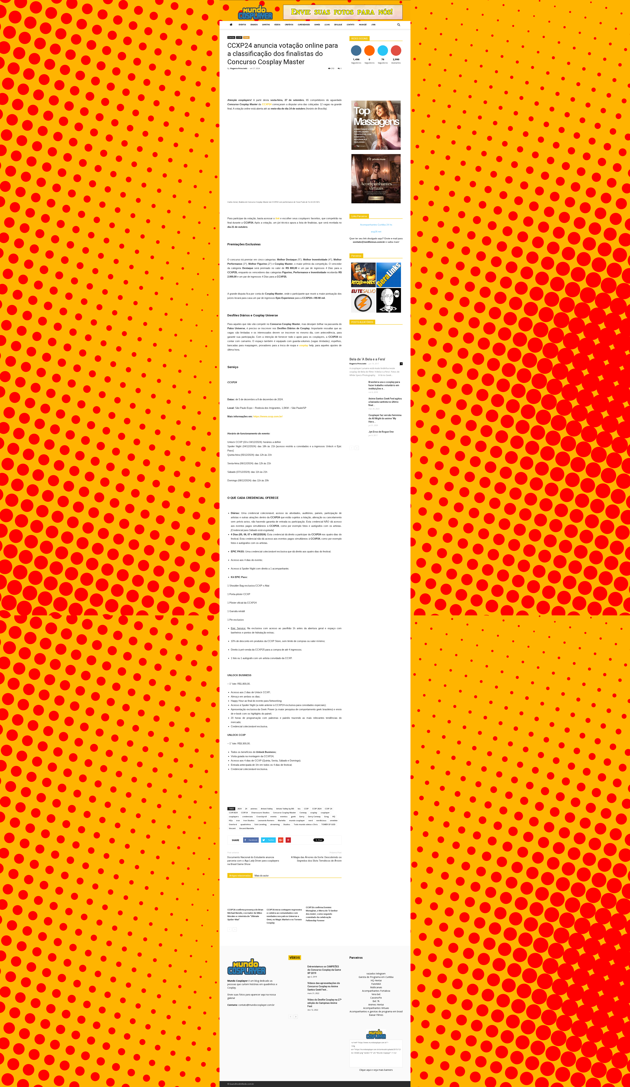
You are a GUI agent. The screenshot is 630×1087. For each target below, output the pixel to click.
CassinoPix (376, 997)
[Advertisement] (287, 80)
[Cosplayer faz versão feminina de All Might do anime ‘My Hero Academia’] (357, 419)
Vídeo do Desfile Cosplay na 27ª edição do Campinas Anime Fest (324, 1003)
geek (293, 816)
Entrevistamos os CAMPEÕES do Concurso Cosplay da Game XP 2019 (324, 969)
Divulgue (338, 24)
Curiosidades (304, 24)
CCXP (239, 37)
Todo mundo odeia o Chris (306, 824)
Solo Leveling (260, 824)
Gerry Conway (314, 816)
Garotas (266, 24)
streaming (275, 824)
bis (299, 808)
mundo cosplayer (297, 820)
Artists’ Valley (267, 808)
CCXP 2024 (316, 808)
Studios (286, 824)
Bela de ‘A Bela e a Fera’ (367, 359)
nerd (310, 820)
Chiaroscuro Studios (260, 812)
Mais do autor (262, 875)
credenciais (247, 816)
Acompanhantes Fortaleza (376, 990)
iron (238, 820)
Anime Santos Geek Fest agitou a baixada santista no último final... (385, 401)
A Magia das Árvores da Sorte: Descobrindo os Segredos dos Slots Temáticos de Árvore (316, 859)
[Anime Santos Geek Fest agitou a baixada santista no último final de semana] (357, 402)
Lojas (327, 24)
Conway (303, 812)
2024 (239, 808)
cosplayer (325, 812)
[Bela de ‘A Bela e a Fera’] (376, 342)
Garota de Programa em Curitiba (376, 977)
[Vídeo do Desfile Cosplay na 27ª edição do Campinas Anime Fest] (296, 1004)
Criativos (289, 24)
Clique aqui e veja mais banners (376, 1069)
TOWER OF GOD (328, 824)
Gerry (301, 816)
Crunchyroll (261, 816)
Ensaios (254, 24)
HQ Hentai (376, 980)
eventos (283, 816)
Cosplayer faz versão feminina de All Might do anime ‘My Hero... (384, 418)
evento (273, 816)
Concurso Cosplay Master (284, 812)
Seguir (356, 46)
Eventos (242, 24)
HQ (333, 816)
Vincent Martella (246, 828)
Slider (246, 37)
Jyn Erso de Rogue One (381, 431)
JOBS (373, 24)
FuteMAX (376, 983)
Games (317, 24)
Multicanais (376, 987)
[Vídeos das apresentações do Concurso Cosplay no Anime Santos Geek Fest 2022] (296, 987)
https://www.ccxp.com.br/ (268, 416)
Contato (350, 24)
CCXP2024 (233, 812)
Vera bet (376, 994)
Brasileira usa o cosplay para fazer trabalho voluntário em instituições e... (384, 385)
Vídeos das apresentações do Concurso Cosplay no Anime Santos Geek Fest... (323, 986)
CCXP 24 (328, 808)
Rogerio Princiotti (238, 68)
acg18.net (376, 231)
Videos (277, 24)
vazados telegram (376, 973)
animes (254, 808)
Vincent (232, 828)
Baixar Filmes (376, 1014)
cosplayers (234, 816)
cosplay (313, 812)
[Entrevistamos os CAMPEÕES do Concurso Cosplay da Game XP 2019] (296, 970)
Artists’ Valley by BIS (285, 808)
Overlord (233, 824)
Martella (281, 820)
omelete (333, 820)
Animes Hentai (376, 1004)
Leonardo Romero (266, 820)
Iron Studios (248, 820)
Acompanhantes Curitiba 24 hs (376, 224)
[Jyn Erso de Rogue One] (357, 436)
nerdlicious (321, 820)
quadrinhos (246, 824)
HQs (231, 820)
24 (246, 808)
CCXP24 (244, 812)
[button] (399, 25)
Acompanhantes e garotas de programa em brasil (376, 1011)
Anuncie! (363, 24)
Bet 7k (376, 1001)
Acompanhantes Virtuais (376, 1008)
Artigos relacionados (240, 875)
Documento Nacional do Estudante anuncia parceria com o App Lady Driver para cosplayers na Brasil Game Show (253, 861)
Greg (326, 816)
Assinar (396, 46)
